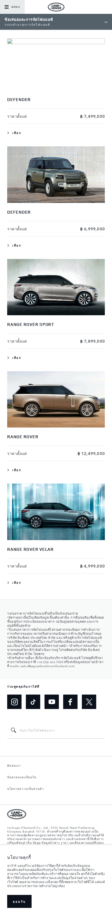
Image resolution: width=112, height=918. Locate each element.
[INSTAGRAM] (14, 702)
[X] (89, 702)
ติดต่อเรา (14, 766)
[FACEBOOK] (70, 702)
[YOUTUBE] (52, 702)
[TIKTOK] (33, 702)
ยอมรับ (19, 902)
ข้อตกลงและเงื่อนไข (21, 777)
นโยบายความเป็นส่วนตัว (25, 789)
